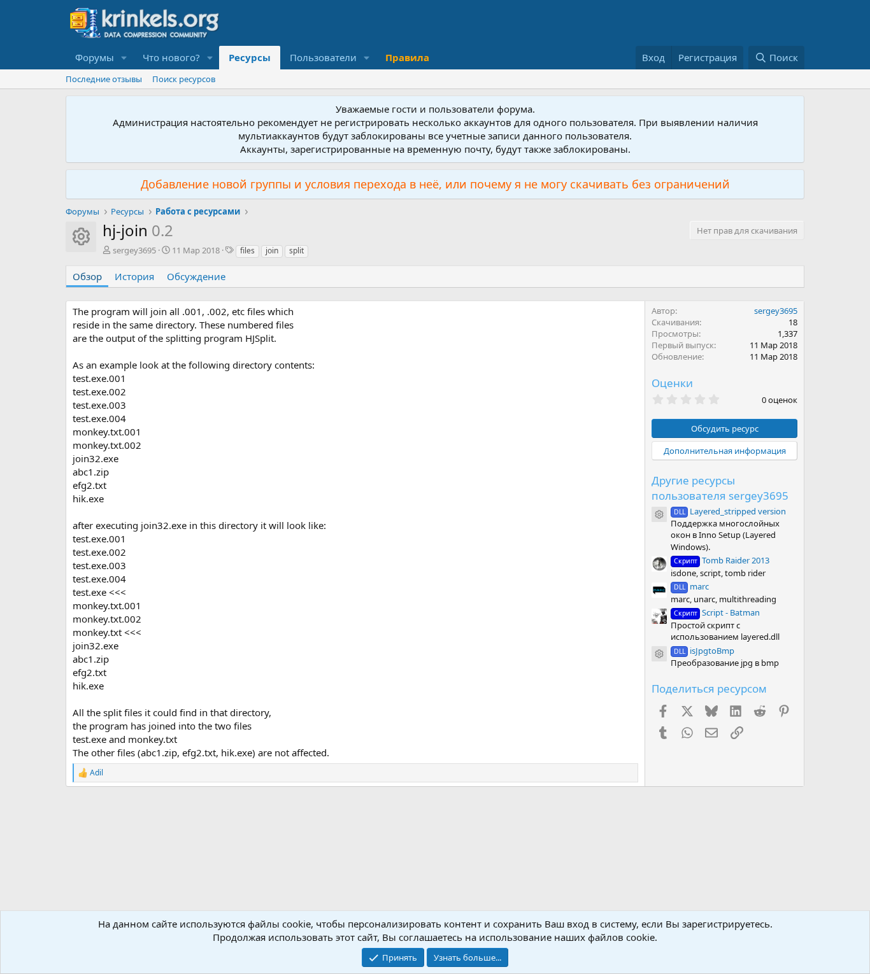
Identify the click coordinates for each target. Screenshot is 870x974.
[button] (124, 57)
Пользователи (323, 57)
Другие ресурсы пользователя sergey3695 (720, 488)
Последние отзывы (104, 79)
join (272, 250)
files (247, 250)
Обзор (87, 276)
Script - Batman (717, 612)
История (134, 276)
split (296, 250)
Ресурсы (250, 57)
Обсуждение (196, 276)
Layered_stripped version (730, 511)
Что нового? (171, 57)
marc (691, 586)
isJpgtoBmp (704, 650)
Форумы (94, 57)
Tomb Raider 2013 (721, 560)
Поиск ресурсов (183, 79)
